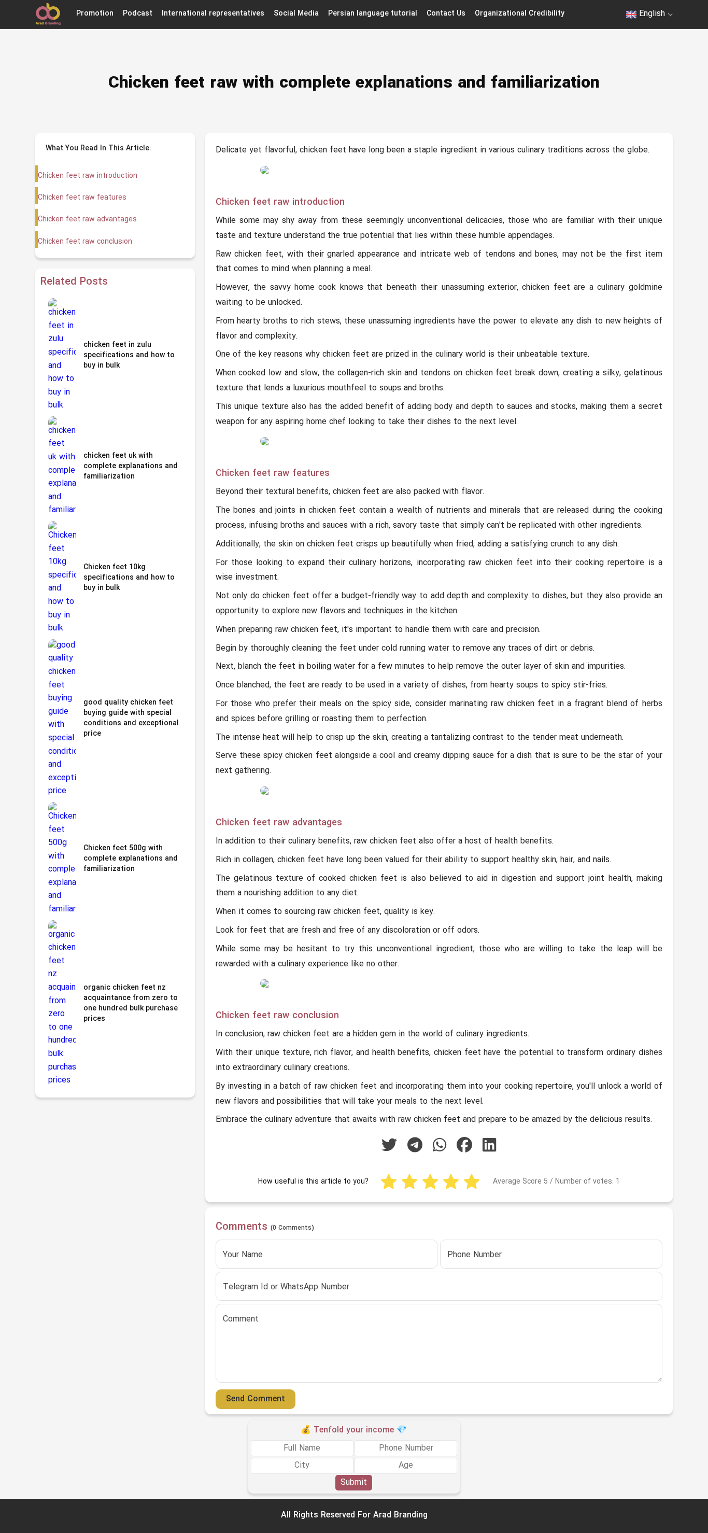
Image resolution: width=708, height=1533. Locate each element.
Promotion (95, 14)
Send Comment (255, 1399)
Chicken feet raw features (82, 198)
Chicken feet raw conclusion (85, 242)
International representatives (213, 14)
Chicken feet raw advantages (87, 219)
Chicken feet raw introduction (87, 176)
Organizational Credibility (519, 14)
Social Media (296, 14)
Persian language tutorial (372, 14)
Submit (354, 1482)
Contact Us (446, 14)
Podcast (137, 14)
